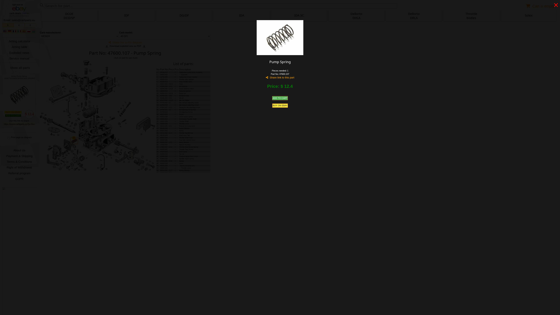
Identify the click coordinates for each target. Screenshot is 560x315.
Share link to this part (281, 77)
